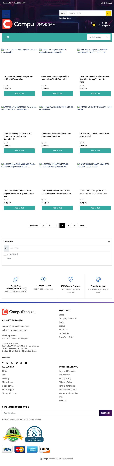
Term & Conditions (67, 386)
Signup (62, 326)
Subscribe (106, 413)
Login (61, 322)
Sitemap (62, 401)
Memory (5, 378)
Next (82, 225)
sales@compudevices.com (14, 330)
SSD (4, 375)
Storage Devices (9, 393)
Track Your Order (66, 337)
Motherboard (7, 382)
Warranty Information (68, 393)
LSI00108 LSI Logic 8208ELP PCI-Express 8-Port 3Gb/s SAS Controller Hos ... (17, 136)
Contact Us (64, 333)
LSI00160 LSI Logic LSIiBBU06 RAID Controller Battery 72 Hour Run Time (95, 79)
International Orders (67, 389)
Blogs (61, 315)
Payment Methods (67, 371)
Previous (34, 225)
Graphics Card (8, 386)
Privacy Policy (65, 378)
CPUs (4, 371)
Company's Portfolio (67, 318)
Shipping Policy (65, 382)
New (9, 258)
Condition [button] (8, 241)
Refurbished (12, 254)
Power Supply (8, 389)
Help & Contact (106, 3)
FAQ (61, 397)
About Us (63, 330)
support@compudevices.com (15, 326)
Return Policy (64, 375)
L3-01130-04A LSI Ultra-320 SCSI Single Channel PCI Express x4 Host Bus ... (18, 193)
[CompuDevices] (29, 24)
